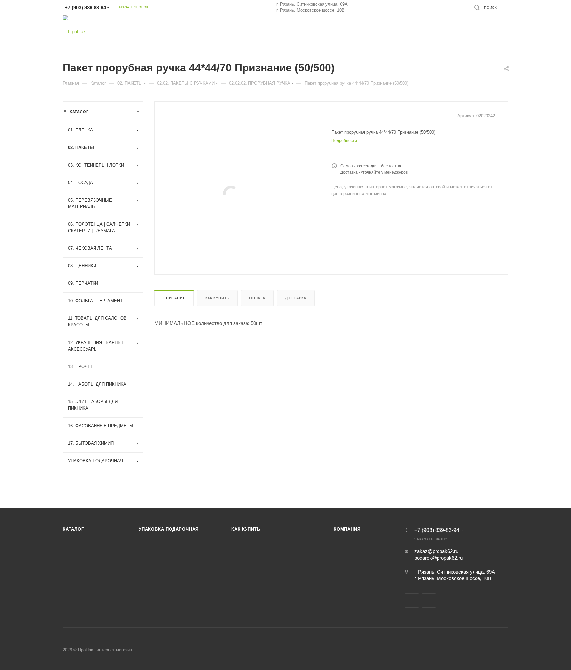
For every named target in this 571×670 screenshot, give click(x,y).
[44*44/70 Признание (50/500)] (231, 193)
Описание (174, 298)
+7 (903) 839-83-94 (85, 7)
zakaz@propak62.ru (436, 551)
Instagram (429, 600)
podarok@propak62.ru (438, 558)
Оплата (257, 298)
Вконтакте (412, 600)
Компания (347, 529)
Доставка (295, 298)
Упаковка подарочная (169, 529)
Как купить (217, 298)
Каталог (73, 529)
